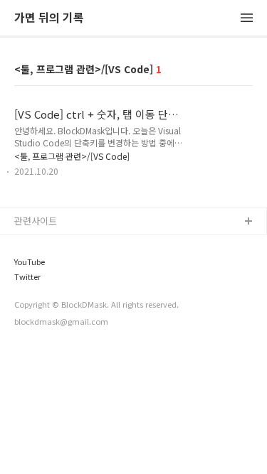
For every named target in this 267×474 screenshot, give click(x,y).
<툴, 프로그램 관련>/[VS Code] (72, 156)
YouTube (29, 261)
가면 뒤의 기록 (49, 18)
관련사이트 (35, 220)
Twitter (27, 276)
